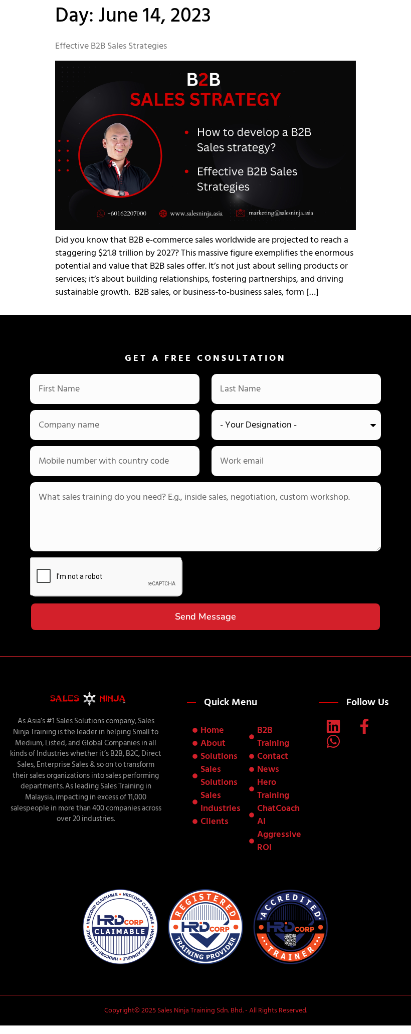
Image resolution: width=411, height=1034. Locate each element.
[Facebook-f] (364, 726)
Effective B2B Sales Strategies (111, 46)
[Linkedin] (333, 726)
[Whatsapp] (333, 741)
